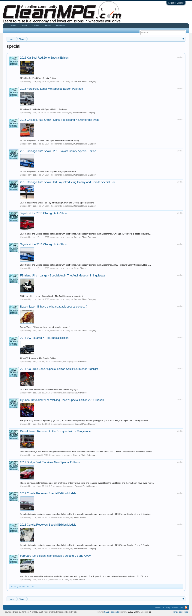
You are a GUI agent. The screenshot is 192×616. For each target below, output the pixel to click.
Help (168, 607)
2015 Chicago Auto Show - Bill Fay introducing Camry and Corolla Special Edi (67, 182)
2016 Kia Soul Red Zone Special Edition (44, 57)
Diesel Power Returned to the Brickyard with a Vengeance (55, 431)
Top (181, 607)
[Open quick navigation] (183, 39)
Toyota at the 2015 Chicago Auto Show (43, 213)
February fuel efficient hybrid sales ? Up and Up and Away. (55, 555)
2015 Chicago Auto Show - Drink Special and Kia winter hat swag (59, 119)
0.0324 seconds (111, 612)
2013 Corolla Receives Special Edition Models (48, 493)
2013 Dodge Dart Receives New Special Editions (50, 462)
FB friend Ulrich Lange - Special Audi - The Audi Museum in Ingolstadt (62, 275)
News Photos (80, 268)
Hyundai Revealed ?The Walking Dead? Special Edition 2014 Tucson (62, 400)
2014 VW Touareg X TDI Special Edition (44, 337)
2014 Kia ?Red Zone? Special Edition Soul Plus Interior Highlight (59, 368)
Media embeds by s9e (67, 612)
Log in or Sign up (176, 3)
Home (13, 26)
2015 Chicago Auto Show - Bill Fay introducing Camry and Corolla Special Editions (57, 203)
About (24, 26)
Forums (36, 26)
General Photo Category (85, 81)
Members (60, 26)
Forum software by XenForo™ (30, 612)
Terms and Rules (180, 612)
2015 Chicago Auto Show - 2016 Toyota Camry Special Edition (58, 151)
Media (48, 26)
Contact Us (159, 607)
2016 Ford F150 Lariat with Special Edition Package (51, 88)
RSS (186, 607)
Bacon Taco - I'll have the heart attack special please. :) (53, 306)
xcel (34, 81)
